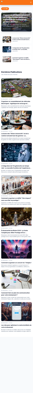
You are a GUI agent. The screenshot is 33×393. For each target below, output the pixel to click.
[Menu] (31, 2)
